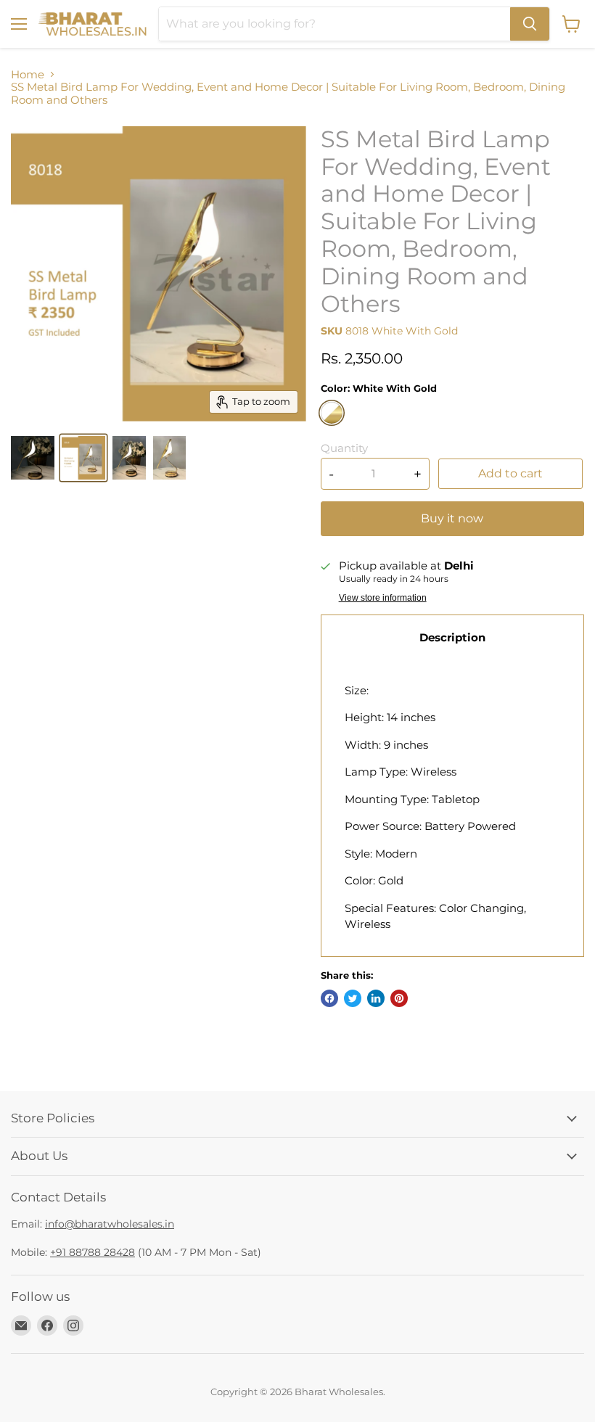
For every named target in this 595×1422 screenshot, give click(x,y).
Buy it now (452, 518)
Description (452, 637)
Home (27, 74)
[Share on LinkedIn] (376, 998)
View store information (383, 598)
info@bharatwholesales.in (109, 1223)
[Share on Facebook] (329, 998)
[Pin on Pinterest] (399, 998)
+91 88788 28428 (92, 1252)
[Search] (529, 24)
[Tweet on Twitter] (352, 998)
